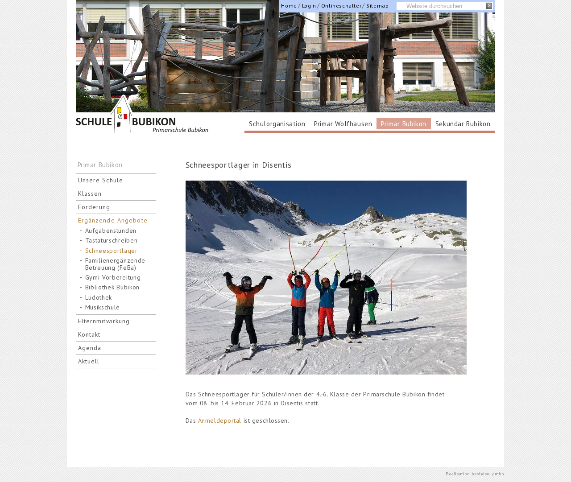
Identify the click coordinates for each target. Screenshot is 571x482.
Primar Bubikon (403, 123)
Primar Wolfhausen (343, 123)
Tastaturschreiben (111, 240)
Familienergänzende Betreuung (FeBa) (115, 264)
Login (309, 5)
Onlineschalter (341, 5)
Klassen (90, 194)
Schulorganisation (277, 123)
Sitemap (377, 5)
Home (289, 5)
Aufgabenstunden (111, 231)
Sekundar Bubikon (463, 123)
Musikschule (102, 307)
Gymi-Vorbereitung (113, 277)
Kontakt (89, 334)
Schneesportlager (111, 251)
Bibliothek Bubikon (112, 287)
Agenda (90, 348)
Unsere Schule (101, 180)
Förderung (94, 207)
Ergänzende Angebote (113, 220)
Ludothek (98, 297)
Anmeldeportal (219, 420)
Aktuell (89, 361)
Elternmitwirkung (104, 321)
